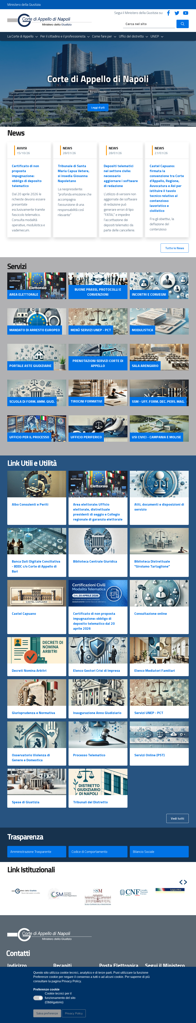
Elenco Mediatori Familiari (154, 670)
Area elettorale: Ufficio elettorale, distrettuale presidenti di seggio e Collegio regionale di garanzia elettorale (97, 512)
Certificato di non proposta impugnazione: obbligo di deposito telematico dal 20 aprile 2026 (94, 621)
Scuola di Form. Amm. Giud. (32, 401)
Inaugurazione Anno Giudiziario (97, 712)
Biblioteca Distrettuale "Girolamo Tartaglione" (152, 564)
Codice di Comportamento (89, 851)
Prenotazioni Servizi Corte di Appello (98, 363)
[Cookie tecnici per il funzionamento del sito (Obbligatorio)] (38, 998)
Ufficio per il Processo (29, 437)
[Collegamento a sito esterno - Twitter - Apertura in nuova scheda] (177, 12)
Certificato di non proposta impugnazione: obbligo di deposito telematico (27, 175)
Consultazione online (150, 613)
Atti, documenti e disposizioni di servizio (159, 507)
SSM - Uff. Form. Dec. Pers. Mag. (158, 401)
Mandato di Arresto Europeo (34, 330)
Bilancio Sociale (143, 851)
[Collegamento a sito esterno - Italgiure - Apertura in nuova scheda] (170, 890)
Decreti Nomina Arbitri (29, 670)
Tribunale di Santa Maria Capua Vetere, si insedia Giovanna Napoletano (73, 173)
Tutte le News (174, 248)
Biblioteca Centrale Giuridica (95, 561)
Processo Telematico (89, 755)
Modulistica (142, 330)
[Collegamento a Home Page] (49, 20)
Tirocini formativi (86, 401)
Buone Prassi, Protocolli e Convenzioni (98, 292)
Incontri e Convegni (149, 294)
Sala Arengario (145, 365)
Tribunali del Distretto (90, 802)
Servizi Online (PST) (149, 755)
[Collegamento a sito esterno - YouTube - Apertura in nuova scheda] (186, 12)
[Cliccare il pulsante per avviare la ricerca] (182, 24)
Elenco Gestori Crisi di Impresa (96, 670)
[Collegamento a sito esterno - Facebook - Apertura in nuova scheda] (168, 12)
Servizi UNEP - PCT (148, 712)
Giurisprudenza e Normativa (33, 712)
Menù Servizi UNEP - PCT (91, 330)
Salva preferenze (47, 1013)
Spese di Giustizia (25, 802)
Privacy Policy (74, 1013)
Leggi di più (98, 107)
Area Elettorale (23, 294)
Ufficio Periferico (86, 437)
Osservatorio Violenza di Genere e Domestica (31, 757)
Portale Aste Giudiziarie (30, 365)
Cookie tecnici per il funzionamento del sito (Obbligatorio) (60, 998)
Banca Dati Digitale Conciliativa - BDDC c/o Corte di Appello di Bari (36, 566)
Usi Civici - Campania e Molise (156, 437)
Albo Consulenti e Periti (30, 504)
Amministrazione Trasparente (30, 851)
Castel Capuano (24, 613)
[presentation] (181, 880)
